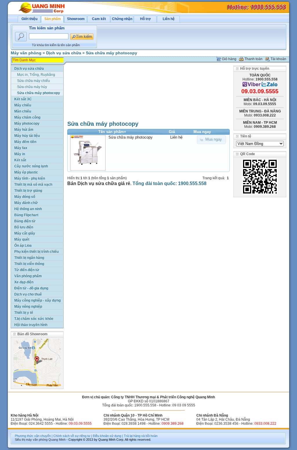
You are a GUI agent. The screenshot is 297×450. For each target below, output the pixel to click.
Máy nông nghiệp (28, 306)
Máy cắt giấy (24, 233)
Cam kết (99, 19)
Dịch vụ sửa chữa (63, 53)
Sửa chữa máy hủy (32, 87)
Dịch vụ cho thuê (28, 294)
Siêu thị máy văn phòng (31, 439)
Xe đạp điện (23, 282)
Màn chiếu (22, 111)
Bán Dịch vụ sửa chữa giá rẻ (98, 183)
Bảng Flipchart (26, 215)
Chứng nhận (122, 19)
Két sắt (20, 160)
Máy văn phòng (26, 53)
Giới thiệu (29, 19)
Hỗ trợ (145, 19)
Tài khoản (278, 59)
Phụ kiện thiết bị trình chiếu (36, 252)
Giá (172, 132)
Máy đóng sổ (24, 197)
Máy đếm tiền (25, 142)
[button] (211, 139)
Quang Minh (57, 439)
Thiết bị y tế (23, 313)
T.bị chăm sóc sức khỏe (33, 319)
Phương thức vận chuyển (33, 436)
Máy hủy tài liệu (27, 136)
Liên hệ (169, 19)
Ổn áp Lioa (23, 245)
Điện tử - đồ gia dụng (31, 288)
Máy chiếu (22, 105)
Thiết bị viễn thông (29, 264)
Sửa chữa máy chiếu (33, 81)
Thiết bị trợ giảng (28, 191)
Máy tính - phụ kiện (29, 178)
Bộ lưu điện (23, 227)
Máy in (19, 154)
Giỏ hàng (229, 59)
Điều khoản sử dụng (107, 436)
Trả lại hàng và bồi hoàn (140, 436)
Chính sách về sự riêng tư (71, 436)
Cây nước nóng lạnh (31, 166)
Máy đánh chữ (26, 203)
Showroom (76, 19)
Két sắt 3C (23, 99)
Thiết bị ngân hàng (29, 258)
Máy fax (20, 148)
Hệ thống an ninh (28, 209)
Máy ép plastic (26, 172)
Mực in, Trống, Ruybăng (36, 75)
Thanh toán (253, 59)
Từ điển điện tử (26, 270)
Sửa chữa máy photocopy (111, 53)
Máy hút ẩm (23, 130)
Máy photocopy (26, 123)
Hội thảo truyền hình (30, 325)
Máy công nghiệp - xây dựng (37, 300)
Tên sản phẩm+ (112, 132)
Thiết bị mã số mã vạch (33, 184)
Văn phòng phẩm (28, 276)
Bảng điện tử (24, 221)
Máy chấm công (27, 117)
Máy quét (21, 239)
